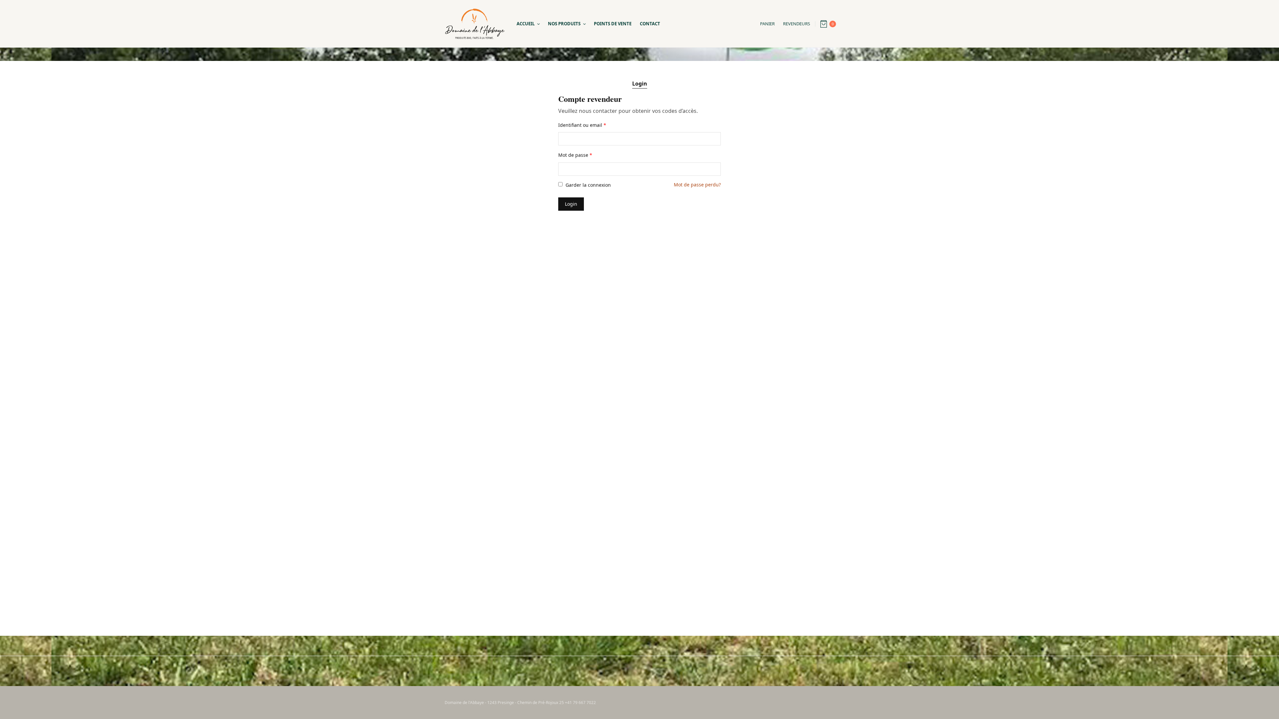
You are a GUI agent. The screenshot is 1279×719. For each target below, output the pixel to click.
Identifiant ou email (582, 125)
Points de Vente (613, 24)
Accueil (526, 24)
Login (639, 83)
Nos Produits (564, 24)
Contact (650, 24)
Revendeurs (796, 24)
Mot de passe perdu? (697, 184)
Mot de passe (575, 155)
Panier (767, 24)
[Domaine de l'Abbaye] (475, 24)
